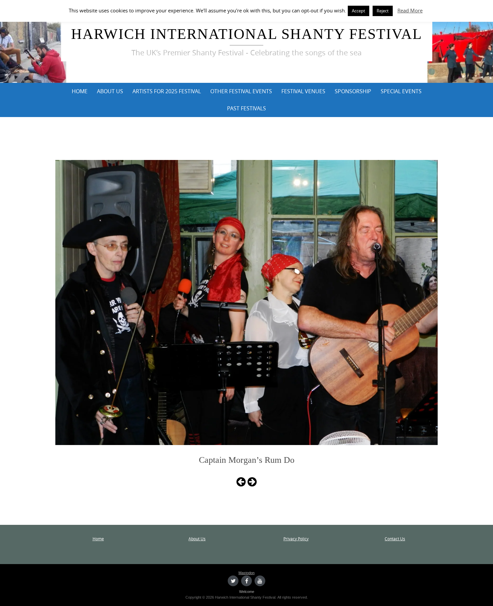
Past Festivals (246, 108)
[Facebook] (246, 580)
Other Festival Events (241, 91)
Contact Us (395, 538)
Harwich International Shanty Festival (246, 34)
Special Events (401, 91)
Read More (410, 10)
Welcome (246, 592)
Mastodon (246, 573)
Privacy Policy (296, 538)
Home (80, 91)
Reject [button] (383, 11)
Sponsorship (353, 91)
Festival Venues (303, 91)
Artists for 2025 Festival (166, 91)
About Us (110, 91)
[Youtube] (260, 580)
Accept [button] (358, 11)
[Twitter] (233, 580)
